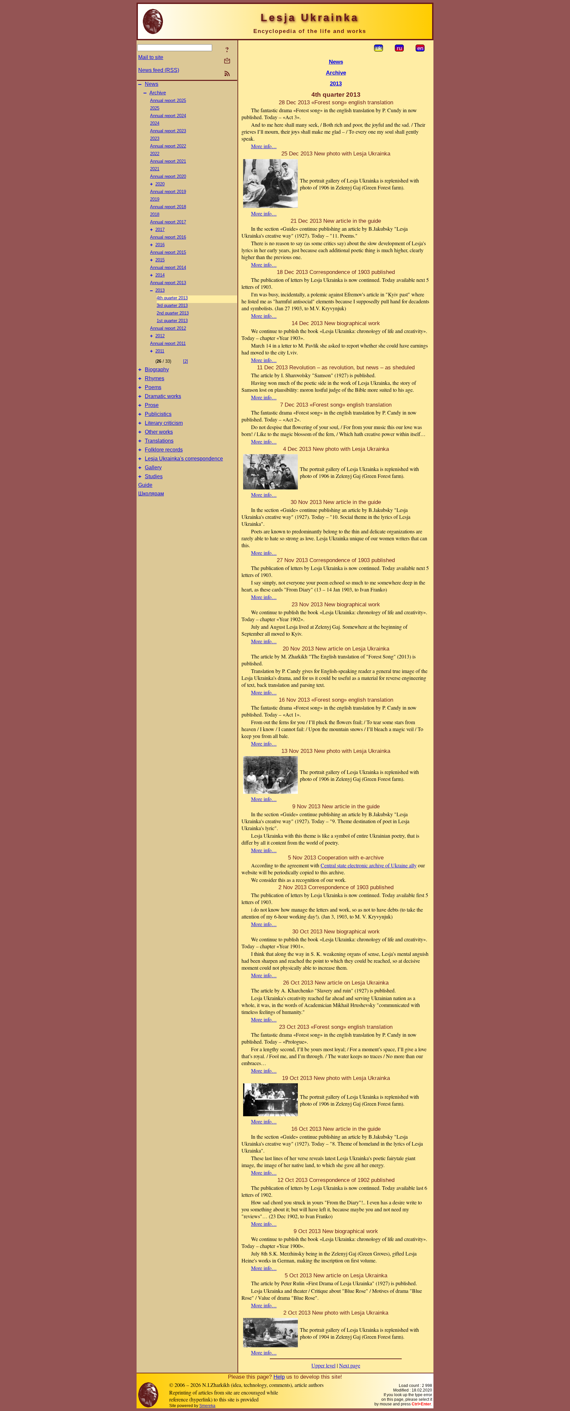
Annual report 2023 (168, 130)
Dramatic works (163, 396)
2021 (154, 168)
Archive (157, 92)
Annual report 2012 (168, 328)
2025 (154, 108)
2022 (154, 153)
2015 (160, 259)
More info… (264, 146)
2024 (154, 123)
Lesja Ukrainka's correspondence (184, 458)
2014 (160, 275)
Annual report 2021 (168, 161)
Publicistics (158, 414)
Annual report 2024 (168, 115)
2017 (160, 229)
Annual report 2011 (168, 343)
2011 (159, 351)
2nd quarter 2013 (173, 313)
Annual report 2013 (168, 282)
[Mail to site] (227, 60)
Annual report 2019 (168, 191)
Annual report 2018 (168, 206)
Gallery (153, 467)
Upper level (323, 1365)
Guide (145, 485)
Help (279, 1376)
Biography (157, 369)
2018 (154, 214)
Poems (153, 387)
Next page (349, 1365)
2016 (160, 244)
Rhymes (154, 378)
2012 (160, 335)
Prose (152, 405)
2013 (160, 290)
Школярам (151, 493)
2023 (154, 138)
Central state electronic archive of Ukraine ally (369, 865)
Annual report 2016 (168, 237)
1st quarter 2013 (172, 320)
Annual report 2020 (168, 176)
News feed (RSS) (158, 70)
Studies (154, 476)
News (151, 84)
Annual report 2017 (168, 221)
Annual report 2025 (168, 100)
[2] (185, 361)
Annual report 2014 (168, 267)
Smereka (207, 1405)
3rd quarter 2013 (172, 305)
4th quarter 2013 (172, 297)
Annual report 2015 (168, 252)
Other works (159, 432)
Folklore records (164, 450)
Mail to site (150, 57)
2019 (154, 199)
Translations (159, 441)
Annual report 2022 (168, 146)
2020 (160, 184)
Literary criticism (164, 423)
